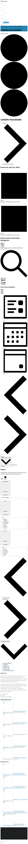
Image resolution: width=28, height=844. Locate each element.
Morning (5, 550)
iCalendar (5, 664)
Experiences (6, 8)
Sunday (5, 528)
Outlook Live (6, 667)
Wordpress (24, 828)
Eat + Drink (16, 734)
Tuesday (5, 520)
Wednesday (6, 522)
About (4, 3)
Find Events (3, 278)
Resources (5, 15)
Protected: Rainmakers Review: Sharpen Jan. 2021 (13, 824)
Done (2, 478)
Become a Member (10, 14)
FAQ (7, 21)
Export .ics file (6, 669)
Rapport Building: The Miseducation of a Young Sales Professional (14, 774)
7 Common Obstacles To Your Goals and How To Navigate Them (14, 787)
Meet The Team (10, 6)
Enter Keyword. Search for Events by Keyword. (12, 248)
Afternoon (5, 552)
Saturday (5, 526)
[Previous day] (15, 414)
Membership (6, 11)
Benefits (8, 12)
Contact (5, 18)
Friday (4, 525)
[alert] (14, 186)
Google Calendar (7, 663)
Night (4, 555)
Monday (5, 519)
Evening (5, 553)
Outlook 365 (6, 666)
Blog (7, 16)
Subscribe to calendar (5, 641)
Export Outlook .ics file (8, 670)
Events (6, 26)
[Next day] (15, 454)
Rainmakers (4, 828)
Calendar (8, 9)
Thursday (5, 523)
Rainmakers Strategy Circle (19, 757)
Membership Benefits (8, 833)
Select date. (14, 465)
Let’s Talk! (6, 22)
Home (2, 26)
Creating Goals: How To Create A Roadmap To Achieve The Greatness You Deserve (15, 812)
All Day (4, 549)
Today (2, 456)
